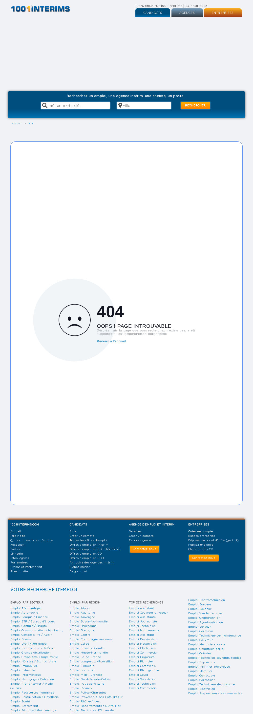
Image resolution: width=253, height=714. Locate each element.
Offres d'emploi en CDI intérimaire (95, 549)
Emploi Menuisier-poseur (207, 644)
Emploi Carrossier (201, 680)
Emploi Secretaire (142, 679)
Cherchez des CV (200, 549)
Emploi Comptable (142, 666)
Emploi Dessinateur (143, 639)
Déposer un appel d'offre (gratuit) (213, 540)
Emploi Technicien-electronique (211, 684)
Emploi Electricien (142, 648)
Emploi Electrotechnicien (206, 600)
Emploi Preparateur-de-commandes (215, 693)
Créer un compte (82, 536)
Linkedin (16, 553)
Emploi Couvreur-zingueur (148, 612)
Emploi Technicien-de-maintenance (214, 635)
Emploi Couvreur (200, 640)
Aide (73, 531)
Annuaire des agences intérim (92, 562)
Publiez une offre (200, 544)
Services (135, 531)
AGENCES (187, 13)
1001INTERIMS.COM (24, 524)
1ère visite (17, 536)
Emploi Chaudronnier (204, 617)
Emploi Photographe (144, 670)
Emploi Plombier (141, 661)
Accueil (15, 531)
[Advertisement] (126, 54)
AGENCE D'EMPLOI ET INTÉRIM (152, 524)
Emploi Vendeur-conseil (206, 613)
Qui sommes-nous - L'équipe (31, 540)
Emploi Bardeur (199, 604)
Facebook (17, 544)
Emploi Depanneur (202, 662)
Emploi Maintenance (144, 630)
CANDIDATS (152, 13)
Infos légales (19, 558)
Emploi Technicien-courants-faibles (214, 657)
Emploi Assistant (141, 608)
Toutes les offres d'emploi (88, 540)
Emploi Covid (138, 674)
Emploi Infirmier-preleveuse (209, 666)
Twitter (15, 549)
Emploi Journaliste (143, 621)
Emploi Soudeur (200, 609)
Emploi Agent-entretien (205, 622)
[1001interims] (46, 9)
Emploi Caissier (199, 653)
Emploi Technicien (142, 626)
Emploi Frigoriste (142, 657)
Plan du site (19, 571)
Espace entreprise (201, 536)
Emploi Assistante (142, 617)
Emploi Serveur (199, 626)
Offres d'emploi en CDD (87, 558)
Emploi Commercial (143, 652)
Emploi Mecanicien (143, 643)
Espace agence (140, 540)
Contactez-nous (144, 549)
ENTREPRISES (223, 13)
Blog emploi (78, 571)
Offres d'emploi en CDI (86, 553)
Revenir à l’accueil (111, 341)
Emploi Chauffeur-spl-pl (206, 649)
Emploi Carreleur (200, 631)
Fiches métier (80, 567)
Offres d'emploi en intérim (89, 544)
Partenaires (19, 562)
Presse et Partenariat (26, 567)
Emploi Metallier (200, 671)
